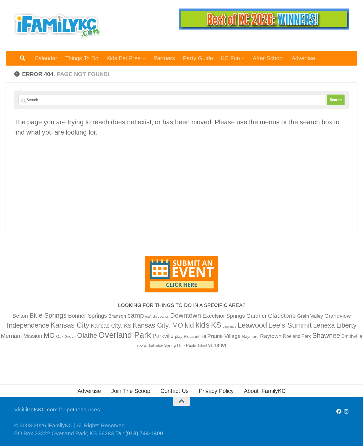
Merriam (11, 336)
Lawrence (229, 326)
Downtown (185, 315)
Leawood (252, 325)
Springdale (155, 345)
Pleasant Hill (195, 336)
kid (189, 325)
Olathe (87, 335)
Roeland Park (297, 336)
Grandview (337, 316)
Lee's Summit (290, 325)
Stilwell (202, 345)
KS (216, 325)
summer (217, 345)
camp (135, 315)
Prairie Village (224, 336)
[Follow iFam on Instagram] (346, 411)
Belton (20, 316)
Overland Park (124, 335)
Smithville (351, 336)
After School (268, 58)
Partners (164, 58)
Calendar (46, 58)
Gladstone (282, 315)
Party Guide (198, 58)
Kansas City (69, 325)
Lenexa (324, 325)
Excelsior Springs (223, 316)
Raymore (250, 336)
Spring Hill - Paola (180, 345)
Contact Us (175, 391)
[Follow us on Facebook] (338, 411)
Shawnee (326, 335)
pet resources (83, 410)
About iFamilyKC (265, 391)
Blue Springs (48, 315)
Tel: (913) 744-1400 (139, 433)
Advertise (303, 58)
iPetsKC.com (42, 410)
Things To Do (81, 58)
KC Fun (230, 58)
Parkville (163, 336)
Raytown (271, 336)
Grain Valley (310, 316)
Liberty (346, 325)
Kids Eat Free (123, 58)
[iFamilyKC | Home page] (57, 25)
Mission (32, 336)
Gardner (256, 316)
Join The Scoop (130, 391)
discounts (161, 317)
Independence (28, 325)
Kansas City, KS (111, 326)
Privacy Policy (216, 391)
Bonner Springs (87, 316)
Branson (117, 316)
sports (142, 345)
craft (148, 316)
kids (202, 325)
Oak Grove (66, 336)
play (178, 336)
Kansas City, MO (158, 325)
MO (49, 335)
